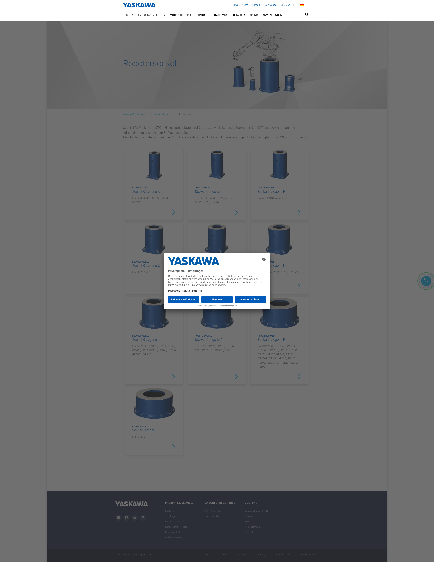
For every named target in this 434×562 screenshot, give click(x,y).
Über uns (285, 5)
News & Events (240, 5)
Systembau (221, 15)
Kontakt (256, 5)
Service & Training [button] (245, 15)
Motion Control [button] (181, 15)
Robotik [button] (128, 15)
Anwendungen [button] (272, 15)
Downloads (271, 5)
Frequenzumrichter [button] (151, 15)
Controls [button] (202, 15)
